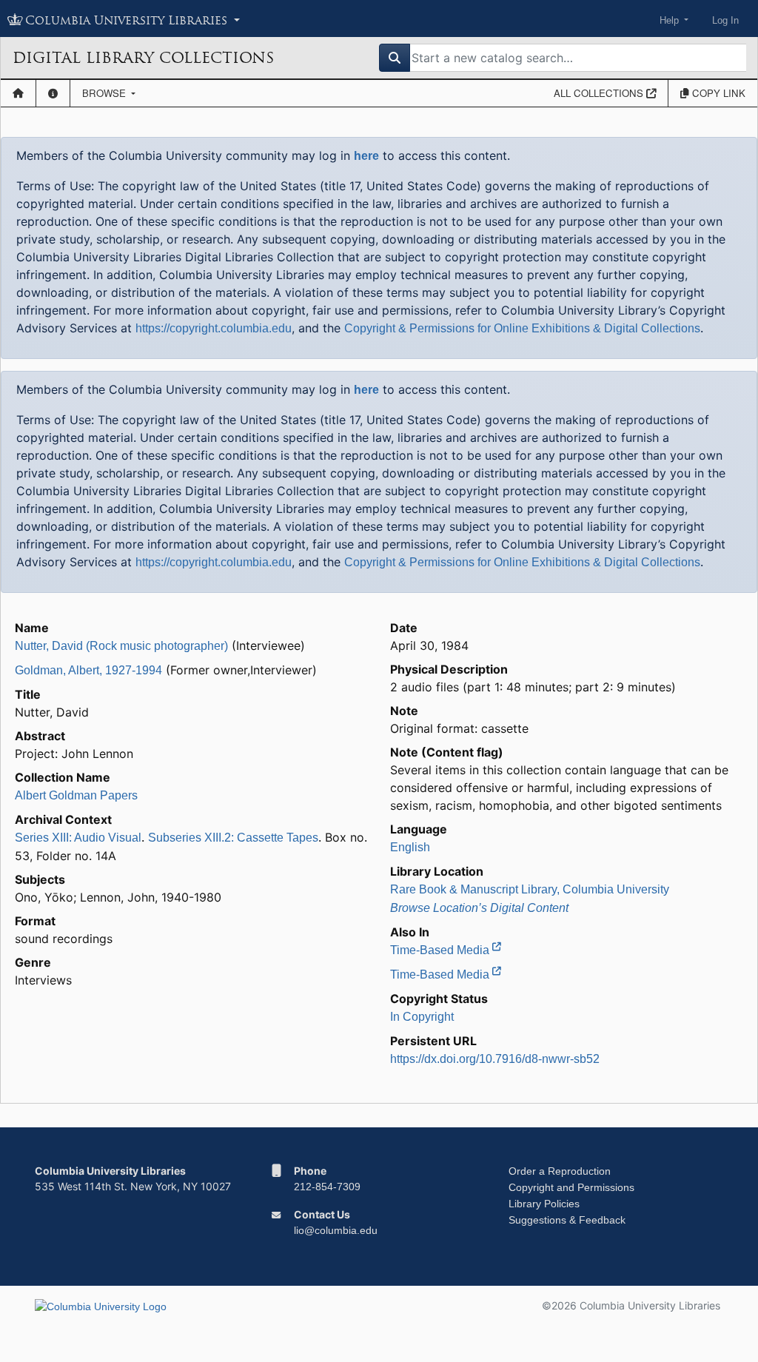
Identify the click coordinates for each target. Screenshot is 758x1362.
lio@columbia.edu (336, 1230)
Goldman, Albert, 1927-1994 (88, 670)
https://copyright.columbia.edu (213, 328)
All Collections (600, 93)
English (410, 847)
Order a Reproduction (560, 1171)
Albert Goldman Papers (76, 795)
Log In (725, 20)
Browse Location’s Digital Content (479, 908)
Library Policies (544, 1204)
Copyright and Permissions (571, 1187)
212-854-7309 (327, 1186)
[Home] (18, 93)
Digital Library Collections (143, 58)
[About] (53, 93)
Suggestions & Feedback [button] (567, 1220)
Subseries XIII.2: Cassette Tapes (233, 837)
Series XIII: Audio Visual (78, 837)
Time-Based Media (441, 950)
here (366, 156)
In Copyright (422, 1016)
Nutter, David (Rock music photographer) (121, 646)
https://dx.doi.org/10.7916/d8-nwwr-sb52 (495, 1059)
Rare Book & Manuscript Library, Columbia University (529, 889)
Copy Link (717, 93)
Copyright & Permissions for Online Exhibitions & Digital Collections (522, 328)
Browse (105, 93)
